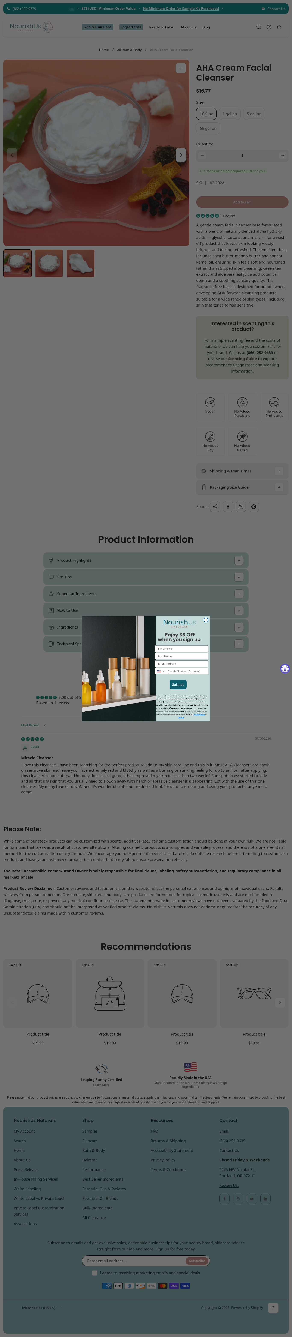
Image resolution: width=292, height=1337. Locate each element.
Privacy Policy (199, 714)
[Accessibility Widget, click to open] (285, 668)
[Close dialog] (206, 620)
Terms (181, 717)
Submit (178, 684)
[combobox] (160, 671)
